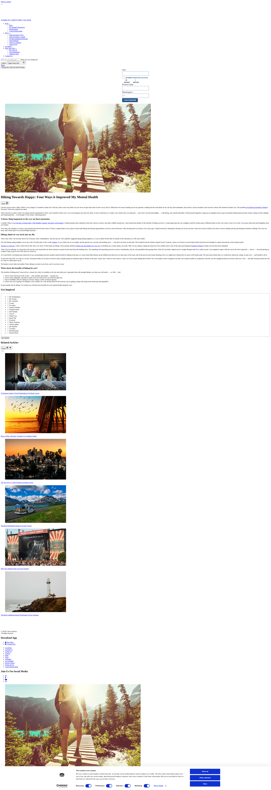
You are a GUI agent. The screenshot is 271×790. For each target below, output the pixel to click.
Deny (205, 784)
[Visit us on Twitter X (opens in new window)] (6, 681)
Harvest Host (13, 333)
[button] (10, 33)
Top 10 (11, 314)
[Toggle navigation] (2, 4)
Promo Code (127, 84)
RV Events (13, 299)
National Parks (14, 309)
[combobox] (135, 73)
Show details (158, 786)
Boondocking (13, 331)
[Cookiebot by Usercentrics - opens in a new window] (62, 785)
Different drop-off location (137, 78)
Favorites (12, 305)
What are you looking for (29, 60)
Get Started (5, 338)
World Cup (13, 316)
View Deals (27, 20)
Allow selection (205, 778)
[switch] (109, 785)
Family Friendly (14, 307)
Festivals (12, 320)
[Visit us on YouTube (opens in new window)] (6, 680)
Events (11, 303)
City (124, 69)
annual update (14, 324)
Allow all (205, 771)
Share (5, 203)
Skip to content (6, 2)
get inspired (13, 326)
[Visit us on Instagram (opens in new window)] (6, 676)
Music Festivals (14, 322)
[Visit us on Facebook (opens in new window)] (5, 678)
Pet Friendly (13, 312)
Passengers (127, 92)
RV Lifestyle (13, 301)
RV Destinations (14, 297)
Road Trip (12, 318)
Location (12, 329)
